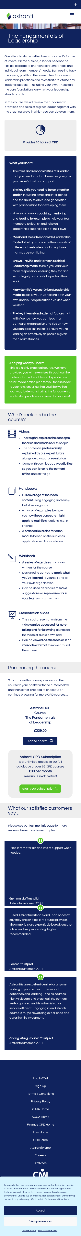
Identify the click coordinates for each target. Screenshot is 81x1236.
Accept (40, 1210)
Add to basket (39, 741)
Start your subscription (38, 788)
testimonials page (41, 825)
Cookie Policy (29, 1230)
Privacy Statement (47, 1230)
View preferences (40, 1221)
